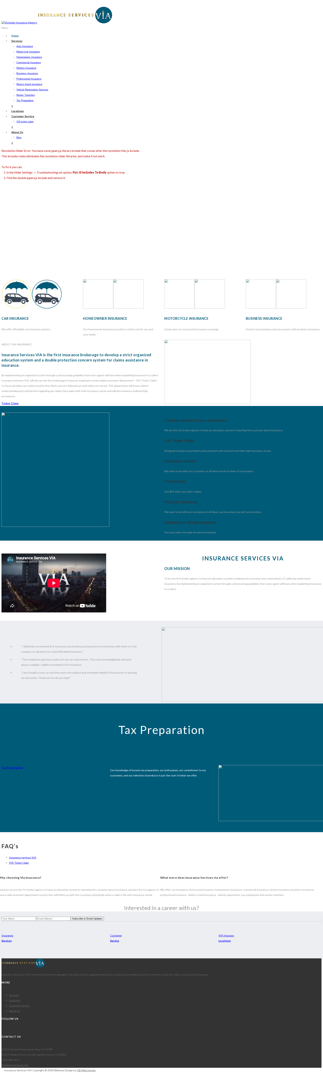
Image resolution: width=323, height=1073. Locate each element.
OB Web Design (86, 1070)
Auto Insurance (24, 46)
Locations (17, 111)
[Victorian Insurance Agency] (56, 22)
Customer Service (22, 116)
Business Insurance (27, 73)
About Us (17, 132)
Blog (18, 137)
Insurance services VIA (22, 857)
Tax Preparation (24, 100)
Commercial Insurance (28, 62)
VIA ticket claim (25, 121)
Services (16, 40)
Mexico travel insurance (29, 84)
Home (15, 35)
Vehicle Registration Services (32, 89)
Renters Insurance (26, 68)
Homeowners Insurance (29, 57)
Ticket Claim (10, 403)
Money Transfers (25, 95)
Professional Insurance (28, 78)
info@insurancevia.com (17, 4)
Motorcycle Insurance (28, 51)
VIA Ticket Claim (19, 862)
